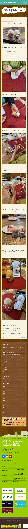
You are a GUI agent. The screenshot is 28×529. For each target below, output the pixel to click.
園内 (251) (5, 371)
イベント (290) (6, 367)
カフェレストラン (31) (8, 364)
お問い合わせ (24, 517)
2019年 (5, 403)
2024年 (5, 391)
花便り (4, 374)
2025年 (5, 389)
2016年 (5, 410)
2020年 (5, 400)
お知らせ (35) (6, 376)
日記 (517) (5, 378)
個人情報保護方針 (18, 517)
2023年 (5, 393)
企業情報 (5, 517)
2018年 (5, 405)
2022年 (5, 396)
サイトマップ (10, 517)
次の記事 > (23, 337)
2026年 (5, 386)
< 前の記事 (4, 337)
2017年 (5, 407)
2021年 (5, 398)
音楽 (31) (5, 369)
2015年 (5, 412)
